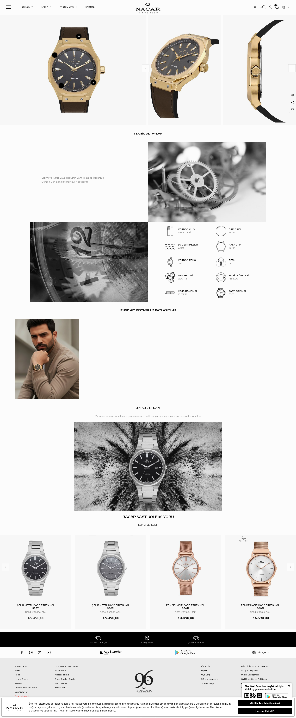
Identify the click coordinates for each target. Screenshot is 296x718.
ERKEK (26, 7)
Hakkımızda (60, 670)
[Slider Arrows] (146, 68)
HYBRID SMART (68, 7)
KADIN (44, 7)
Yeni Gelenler (21, 692)
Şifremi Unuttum (209, 679)
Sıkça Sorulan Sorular (65, 679)
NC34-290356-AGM (110, 612)
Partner (18, 683)
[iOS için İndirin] (111, 652)
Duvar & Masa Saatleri (26, 688)
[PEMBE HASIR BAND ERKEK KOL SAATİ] (185, 568)
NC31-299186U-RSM (185, 612)
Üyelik (204, 670)
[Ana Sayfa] (148, 8)
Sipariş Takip (207, 683)
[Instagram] (31, 652)
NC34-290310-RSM (260, 612)
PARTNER (90, 7)
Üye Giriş (205, 675)
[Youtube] (48, 652)
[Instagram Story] (255, 7)
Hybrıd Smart (21, 679)
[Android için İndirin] (185, 652)
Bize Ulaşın (60, 688)
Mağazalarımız (62, 675)
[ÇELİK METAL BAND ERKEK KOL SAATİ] (36, 568)
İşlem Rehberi (61, 683)
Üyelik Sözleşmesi (250, 675)
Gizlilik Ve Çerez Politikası (254, 679)
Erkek (18, 670)
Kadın (17, 675)
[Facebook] (22, 652)
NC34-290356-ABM (35, 612)
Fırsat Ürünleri (22, 696)
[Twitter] (39, 652)
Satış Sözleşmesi (249, 670)
